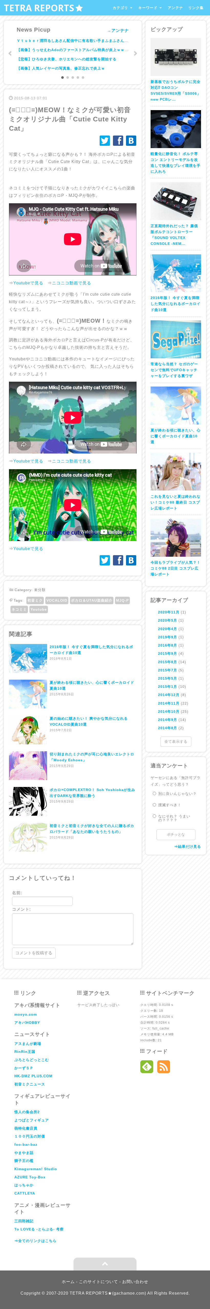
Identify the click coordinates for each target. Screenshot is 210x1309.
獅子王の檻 (24, 1161)
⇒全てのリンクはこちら (35, 1241)
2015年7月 (167, 670)
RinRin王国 (24, 1052)
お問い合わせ (135, 1281)
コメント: (21, 909)
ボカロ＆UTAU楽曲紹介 (91, 600)
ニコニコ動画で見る (71, 283)
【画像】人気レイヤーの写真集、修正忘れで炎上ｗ (61, 68)
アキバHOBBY (27, 1023)
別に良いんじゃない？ (177, 793)
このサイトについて (98, 1281)
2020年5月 (167, 620)
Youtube (38, 609)
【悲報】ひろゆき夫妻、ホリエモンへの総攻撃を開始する (67, 59)
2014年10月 (169, 711)
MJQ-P (122, 600)
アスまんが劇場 (27, 1044)
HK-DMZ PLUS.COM (33, 1076)
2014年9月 (167, 720)
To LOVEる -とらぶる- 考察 (39, 1229)
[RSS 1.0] (163, 1068)
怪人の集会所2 (27, 1112)
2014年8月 (167, 728)
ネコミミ (19, 609)
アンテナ (175, 8)
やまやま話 (24, 1153)
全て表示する (175, 741)
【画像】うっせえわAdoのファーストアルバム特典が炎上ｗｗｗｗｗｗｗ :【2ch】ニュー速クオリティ (106, 50)
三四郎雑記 (24, 1221)
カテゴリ (120, 8)
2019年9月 (167, 637)
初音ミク (35, 600)
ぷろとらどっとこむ (31, 1060)
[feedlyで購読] (146, 1068)
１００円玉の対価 (29, 1136)
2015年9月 (167, 653)
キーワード (148, 8)
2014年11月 (169, 703)
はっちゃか (24, 1185)
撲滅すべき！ (169, 805)
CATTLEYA (24, 1193)
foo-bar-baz (25, 1144)
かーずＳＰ (24, 1068)
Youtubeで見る (28, 283)
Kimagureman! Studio (35, 1169)
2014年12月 (169, 695)
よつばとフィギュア (31, 1120)
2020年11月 (169, 612)
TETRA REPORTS (39, 8)
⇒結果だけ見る (187, 846)
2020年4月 (167, 629)
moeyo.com (25, 1014)
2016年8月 (167, 645)
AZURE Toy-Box (30, 1177)
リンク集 (196, 8)
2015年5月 (167, 678)
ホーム (68, 1281)
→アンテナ (118, 30)
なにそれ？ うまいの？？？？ (174, 818)
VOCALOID (56, 600)
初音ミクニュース (29, 1084)
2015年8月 (167, 662)
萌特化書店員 (25, 1128)
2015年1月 (167, 687)
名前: (17, 893)
